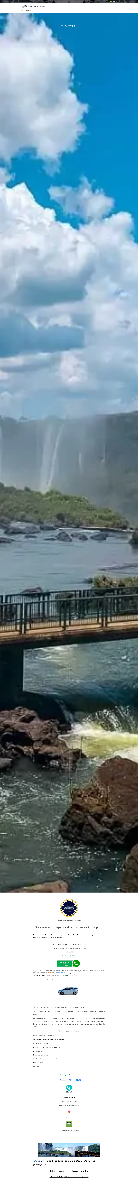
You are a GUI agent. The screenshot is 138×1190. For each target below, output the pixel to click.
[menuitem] (75, 8)
